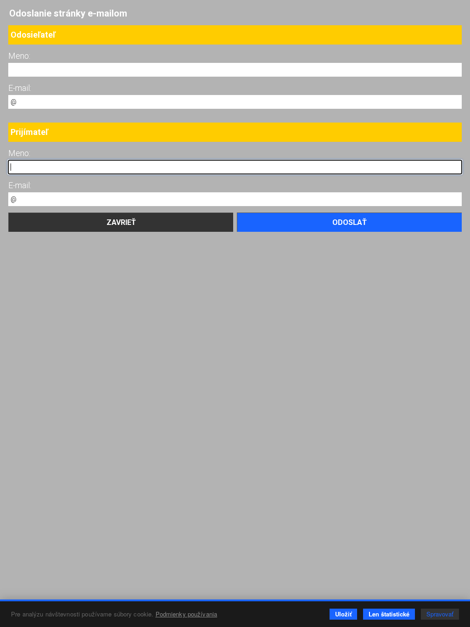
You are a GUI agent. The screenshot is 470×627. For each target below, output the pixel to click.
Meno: (19, 56)
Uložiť (343, 614)
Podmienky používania (187, 614)
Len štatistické (389, 614)
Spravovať (439, 614)
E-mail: (19, 88)
